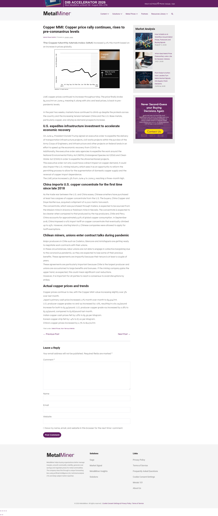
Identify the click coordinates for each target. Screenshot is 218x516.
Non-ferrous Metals (67, 328)
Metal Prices (131, 14)
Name (46, 393)
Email (46, 405)
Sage (92, 460)
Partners (144, 14)
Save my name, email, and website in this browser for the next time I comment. (84, 428)
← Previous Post (51, 334)
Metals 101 (138, 482)
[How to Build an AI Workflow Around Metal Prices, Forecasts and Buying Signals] (143, 41)
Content (103, 14)
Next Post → (124, 334)
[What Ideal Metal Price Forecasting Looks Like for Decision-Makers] (143, 60)
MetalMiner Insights (99, 471)
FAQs (154, 4)
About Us (148, 4)
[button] (172, 14)
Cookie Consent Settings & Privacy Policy (117, 503)
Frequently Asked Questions (145, 471)
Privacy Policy (139, 460)
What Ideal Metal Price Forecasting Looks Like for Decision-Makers (163, 56)
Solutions (116, 14)
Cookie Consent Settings (144, 477)
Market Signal (96, 465)
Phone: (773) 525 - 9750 (166, 4)
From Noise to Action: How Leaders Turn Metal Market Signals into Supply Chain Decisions (162, 78)
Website (47, 416)
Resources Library (158, 14)
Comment (49, 359)
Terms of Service (140, 465)
